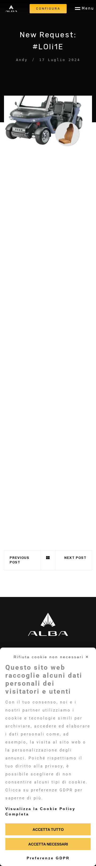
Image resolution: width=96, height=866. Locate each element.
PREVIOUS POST (19, 560)
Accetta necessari (48, 844)
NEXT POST (75, 558)
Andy (22, 60)
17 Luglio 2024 (59, 60)
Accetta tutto (48, 829)
